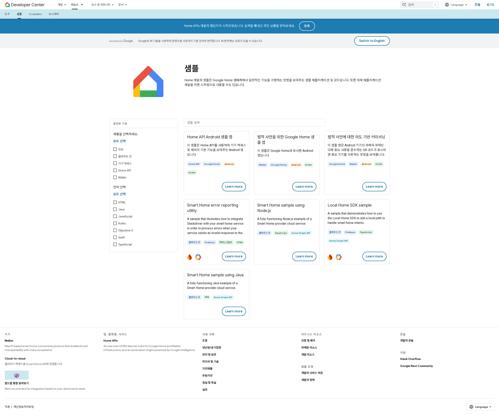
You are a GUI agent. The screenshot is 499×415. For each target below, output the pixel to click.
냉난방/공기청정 (211, 347)
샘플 (19, 14)
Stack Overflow (410, 359)
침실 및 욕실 (209, 382)
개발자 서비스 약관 (312, 373)
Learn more (233, 187)
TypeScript (125, 244)
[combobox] (419, 4)
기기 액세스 (125, 163)
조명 (204, 340)
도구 (7, 14)
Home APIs (111, 340)
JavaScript (125, 216)
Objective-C (125, 230)
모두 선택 (119, 141)
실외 (204, 389)
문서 (121, 4)
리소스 (75, 4)
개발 (60, 4)
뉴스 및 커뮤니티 (100, 4)
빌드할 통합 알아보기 (17, 383)
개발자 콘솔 (406, 340)
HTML (122, 202)
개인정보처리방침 (23, 406)
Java (121, 209)
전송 (120, 149)
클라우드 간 (125, 156)
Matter (122, 177)
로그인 (490, 4)
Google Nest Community (416, 366)
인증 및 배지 (308, 340)
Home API (124, 170)
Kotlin (122, 223)
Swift (121, 237)
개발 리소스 (308, 354)
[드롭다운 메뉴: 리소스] (83, 4)
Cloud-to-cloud (15, 358)
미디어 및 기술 (210, 361)
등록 (307, 26)
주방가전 (207, 375)
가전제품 (207, 368)
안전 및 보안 (209, 354)
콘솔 (477, 5)
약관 (7, 406)
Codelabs (35, 14)
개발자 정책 (308, 380)
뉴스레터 (54, 14)
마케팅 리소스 (309, 347)
